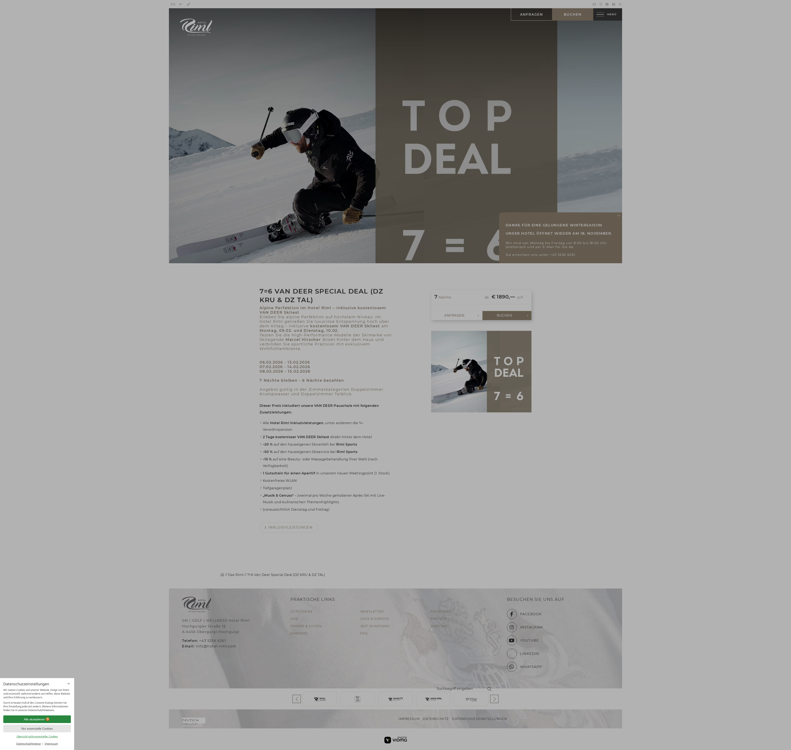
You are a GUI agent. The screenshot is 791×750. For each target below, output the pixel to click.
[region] (37, 700)
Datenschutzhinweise (28, 743)
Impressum (51, 743)
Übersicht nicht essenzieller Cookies (37, 736)
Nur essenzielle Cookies (37, 728)
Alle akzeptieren (34, 719)
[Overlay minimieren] (68, 683)
